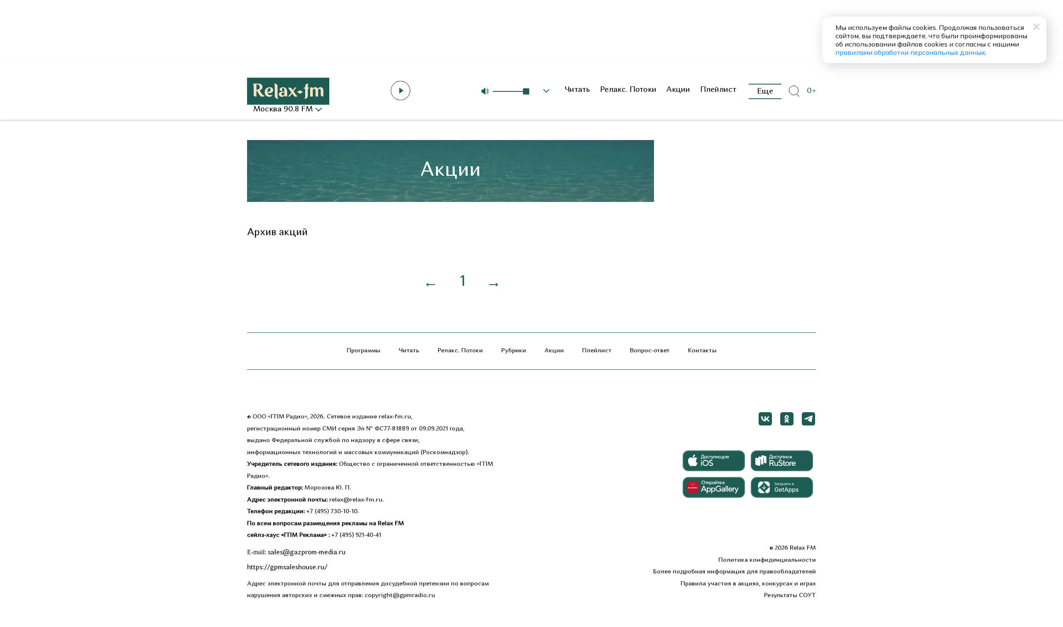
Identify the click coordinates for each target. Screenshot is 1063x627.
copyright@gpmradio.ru (400, 596)
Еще (765, 91)
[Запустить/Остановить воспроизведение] (401, 91)
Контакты (702, 351)
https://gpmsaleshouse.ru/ (287, 567)
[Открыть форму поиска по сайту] (794, 91)
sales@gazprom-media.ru (306, 552)
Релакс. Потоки (628, 90)
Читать (577, 90)
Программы (363, 351)
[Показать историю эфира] (546, 91)
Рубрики (513, 351)
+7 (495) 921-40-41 (356, 535)
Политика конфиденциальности (767, 560)
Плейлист (718, 90)
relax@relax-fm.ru (355, 500)
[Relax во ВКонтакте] (765, 418)
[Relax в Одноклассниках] (786, 418)
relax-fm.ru (395, 417)
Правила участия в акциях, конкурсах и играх (748, 584)
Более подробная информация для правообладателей (734, 572)
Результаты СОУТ (790, 596)
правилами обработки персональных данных (910, 52)
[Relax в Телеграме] (808, 418)
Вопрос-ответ (650, 351)
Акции (678, 90)
